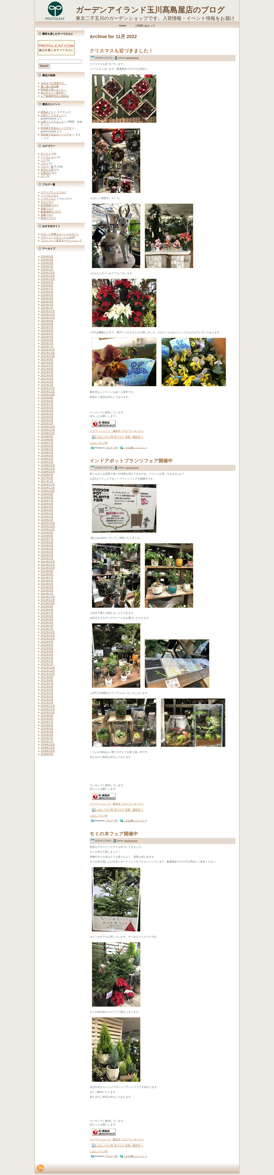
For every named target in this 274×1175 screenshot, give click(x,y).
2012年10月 (48, 638)
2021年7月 (47, 365)
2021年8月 (47, 362)
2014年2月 (47, 590)
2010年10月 (48, 712)
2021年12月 (48, 349)
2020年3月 (47, 417)
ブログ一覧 (47, 166)
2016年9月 (47, 494)
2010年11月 (48, 709)
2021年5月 (47, 372)
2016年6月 (47, 503)
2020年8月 (47, 401)
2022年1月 (47, 346)
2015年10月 (48, 529)
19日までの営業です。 (54, 83)
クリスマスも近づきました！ (121, 50)
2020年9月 (47, 397)
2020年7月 (47, 404)
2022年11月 (48, 314)
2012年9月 (47, 641)
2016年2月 (47, 516)
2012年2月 (47, 661)
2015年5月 (47, 545)
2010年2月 (47, 738)
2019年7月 (47, 442)
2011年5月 (47, 690)
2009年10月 (48, 751)
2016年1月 (47, 519)
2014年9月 (47, 571)
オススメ (46, 153)
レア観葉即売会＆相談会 (55, 96)
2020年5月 (47, 410)
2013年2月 (47, 625)
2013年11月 (48, 600)
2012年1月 (47, 664)
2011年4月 (47, 693)
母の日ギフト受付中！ (53, 92)
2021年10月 (48, 356)
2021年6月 (47, 368)
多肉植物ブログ (50, 205)
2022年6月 (47, 330)
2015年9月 (47, 532)
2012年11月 (48, 635)
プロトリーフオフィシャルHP (58, 237)
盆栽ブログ (47, 208)
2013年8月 (47, 609)
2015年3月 (47, 551)
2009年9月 (47, 754)
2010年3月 (47, 734)
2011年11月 (48, 670)
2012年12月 (48, 632)
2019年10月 (48, 433)
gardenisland (132, 57)
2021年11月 (48, 352)
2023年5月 (47, 295)
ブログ (44, 163)
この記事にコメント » (135, 447)
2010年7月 (47, 722)
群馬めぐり (47, 112)
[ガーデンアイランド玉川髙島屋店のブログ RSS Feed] (40, 1168)
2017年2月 (47, 478)
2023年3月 (47, 301)
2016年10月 (48, 490)
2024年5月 (47, 256)
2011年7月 (47, 683)
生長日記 (46, 173)
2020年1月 (47, 423)
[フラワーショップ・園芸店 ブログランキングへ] (104, 428)
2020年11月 (48, 391)
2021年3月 (47, 378)
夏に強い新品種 (50, 86)
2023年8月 (47, 285)
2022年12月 (48, 311)
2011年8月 (47, 680)
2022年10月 (48, 317)
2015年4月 (47, 548)
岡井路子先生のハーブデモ (56, 128)
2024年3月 (47, 263)
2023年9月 (47, 282)
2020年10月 (48, 394)
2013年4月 (47, 619)
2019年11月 (48, 429)
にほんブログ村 (99, 443)
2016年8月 (47, 497)
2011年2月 (47, 699)
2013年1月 (47, 629)
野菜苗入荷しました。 (53, 89)
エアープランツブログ (53, 192)
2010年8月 (47, 718)
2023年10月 (48, 279)
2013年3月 (47, 622)
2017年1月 (47, 481)
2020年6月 (47, 407)
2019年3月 (47, 455)
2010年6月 (47, 725)
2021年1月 (47, 385)
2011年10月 (48, 673)
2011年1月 (47, 702)
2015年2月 (47, 555)
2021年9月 (47, 359)
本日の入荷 (47, 169)
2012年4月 (47, 654)
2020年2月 (47, 420)
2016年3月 (47, 513)
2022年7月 (47, 327)
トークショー (48, 157)
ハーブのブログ (50, 195)
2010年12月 (48, 706)
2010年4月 (47, 731)
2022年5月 (47, 333)
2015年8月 (47, 535)
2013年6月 (47, 616)
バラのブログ (48, 198)
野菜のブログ (48, 218)
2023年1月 (47, 307)
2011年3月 (47, 696)
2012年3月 (47, 657)
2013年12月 (48, 596)
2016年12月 (48, 484)
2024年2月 (47, 266)
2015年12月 (48, 523)
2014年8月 (47, 574)
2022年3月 (47, 340)
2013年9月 (47, 606)
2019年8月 (47, 439)
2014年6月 (47, 580)
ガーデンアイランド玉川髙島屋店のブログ (150, 9)
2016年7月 (47, 500)
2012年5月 (47, 651)
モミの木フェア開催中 (114, 833)
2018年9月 (47, 474)
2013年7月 (47, 612)
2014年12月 (48, 561)
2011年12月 (48, 667)
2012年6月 (47, 648)
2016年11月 (48, 487)
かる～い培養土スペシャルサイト (60, 234)
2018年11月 (48, 468)
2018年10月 (48, 471)
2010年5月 (47, 728)
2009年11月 (48, 747)
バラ (43, 160)
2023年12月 (48, 272)
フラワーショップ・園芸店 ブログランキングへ (117, 431)
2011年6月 (47, 686)
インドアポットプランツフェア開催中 (131, 460)
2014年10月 (48, 568)
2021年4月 (47, 375)
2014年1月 (47, 593)
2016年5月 (47, 507)
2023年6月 (47, 291)
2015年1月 (47, 558)
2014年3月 (47, 587)
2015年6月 (47, 542)
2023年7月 (47, 288)
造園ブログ (47, 214)
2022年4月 (47, 336)
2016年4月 (47, 510)
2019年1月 (47, 462)
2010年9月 (47, 715)
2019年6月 (47, 446)
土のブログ (47, 202)
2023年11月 (48, 275)
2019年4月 (47, 452)
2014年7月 (47, 577)
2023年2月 (47, 304)
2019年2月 (47, 458)
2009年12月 (48, 744)
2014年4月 (47, 584)
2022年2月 (47, 343)
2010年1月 (47, 741)
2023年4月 (47, 298)
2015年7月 (47, 539)
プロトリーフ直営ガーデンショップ (61, 240)
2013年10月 (48, 603)
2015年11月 (48, 526)
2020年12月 (48, 388)
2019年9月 (47, 436)
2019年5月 (47, 449)
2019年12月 (48, 426)
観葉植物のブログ (51, 211)
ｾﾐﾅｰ (43, 176)
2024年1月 (47, 269)
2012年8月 (47, 645)
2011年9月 (47, 677)
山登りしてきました (52, 115)
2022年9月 (47, 320)
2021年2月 (47, 381)
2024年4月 (47, 259)
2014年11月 (48, 564)
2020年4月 (47, 413)
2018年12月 (48, 465)
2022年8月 (47, 324)
